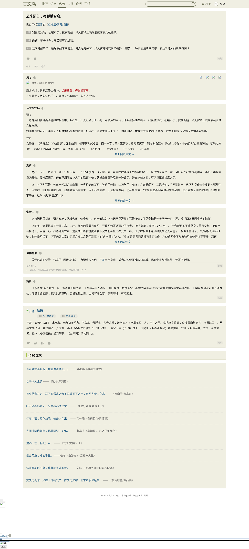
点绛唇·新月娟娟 (58, 24)
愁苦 (43, 66)
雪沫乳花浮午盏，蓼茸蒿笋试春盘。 (48, 467)
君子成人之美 (34, 381)
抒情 (36, 66)
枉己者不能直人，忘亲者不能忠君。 (48, 406)
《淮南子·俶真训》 (123, 393)
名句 (62, 3)
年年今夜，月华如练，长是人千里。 (48, 418)
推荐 (45, 3)
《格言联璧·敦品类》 (121, 480)
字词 (87, 3)
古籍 (70, 3)
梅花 (28, 66)
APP (208, 3)
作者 (79, 3)
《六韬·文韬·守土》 (72, 443)
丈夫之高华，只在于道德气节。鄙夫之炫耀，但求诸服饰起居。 (64, 480)
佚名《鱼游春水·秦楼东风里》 (78, 455)
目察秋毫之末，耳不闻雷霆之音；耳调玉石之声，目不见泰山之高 (65, 393)
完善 (220, 58)
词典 (3, 547)
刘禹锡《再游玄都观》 (90, 369)
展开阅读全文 (123, 154)
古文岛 (29, 3)
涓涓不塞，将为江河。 (39, 443)
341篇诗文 (48, 316)
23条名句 (71, 316)
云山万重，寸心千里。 (39, 455)
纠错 (146, 495)
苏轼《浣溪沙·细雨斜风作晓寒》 (96, 467)
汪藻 (40, 24)
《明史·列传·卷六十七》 (91, 406)
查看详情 (4, 536)
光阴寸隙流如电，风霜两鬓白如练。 (48, 430)
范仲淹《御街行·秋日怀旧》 (93, 418)
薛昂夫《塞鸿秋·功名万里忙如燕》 (97, 430)
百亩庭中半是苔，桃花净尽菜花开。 (48, 369)
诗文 (53, 3)
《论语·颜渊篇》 (59, 381)
